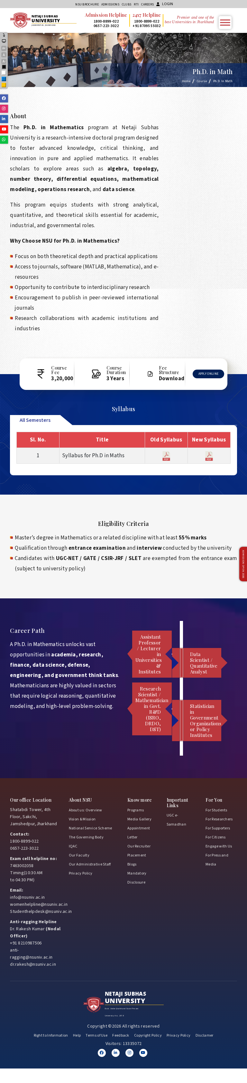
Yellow (4, 85)
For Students (216, 810)
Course (202, 81)
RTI (136, 4)
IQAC (73, 846)
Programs (135, 810)
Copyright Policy (148, 1035)
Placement (136, 855)
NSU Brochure (87, 4)
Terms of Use (96, 1035)
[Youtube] (143, 1053)
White (4, 73)
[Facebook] (102, 1053)
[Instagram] (129, 1053)
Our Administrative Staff (90, 864)
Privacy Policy (81, 873)
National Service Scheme (90, 828)
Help (77, 1035)
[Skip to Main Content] (4, 35)
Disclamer (205, 1035)
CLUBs (127, 4)
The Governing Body (86, 837)
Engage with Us (219, 846)
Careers (147, 4)
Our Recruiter (139, 846)
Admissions (110, 4)
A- (4, 61)
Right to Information (51, 1035)
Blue (4, 79)
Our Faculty (79, 855)
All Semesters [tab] (35, 420)
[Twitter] (116, 1053)
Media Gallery (139, 819)
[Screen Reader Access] (4, 41)
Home (186, 81)
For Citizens (216, 837)
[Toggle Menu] (225, 22)
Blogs (132, 864)
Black (4, 67)
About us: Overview (85, 810)
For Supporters (218, 828)
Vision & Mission (82, 819)
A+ (3, 48)
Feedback (120, 1035)
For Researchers (219, 819)
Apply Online (208, 374)
